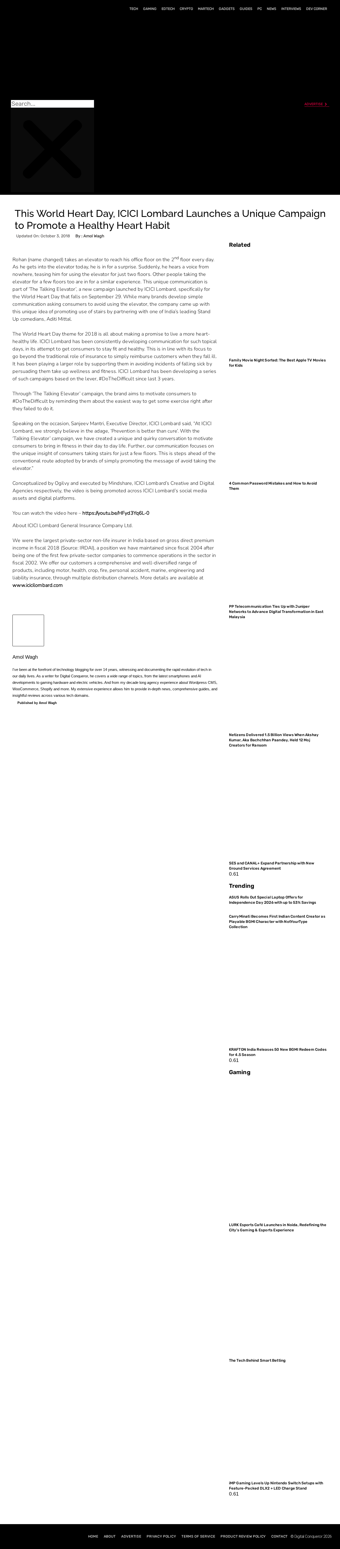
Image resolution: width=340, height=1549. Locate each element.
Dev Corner (316, 9)
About (110, 1536)
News (271, 9)
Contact (279, 1536)
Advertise (131, 1536)
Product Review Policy (243, 1536)
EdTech (168, 9)
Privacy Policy (161, 1536)
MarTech (206, 9)
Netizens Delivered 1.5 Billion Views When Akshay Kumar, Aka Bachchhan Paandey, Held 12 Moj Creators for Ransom (274, 740)
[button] (52, 57)
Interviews (291, 9)
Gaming (150, 9)
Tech (133, 9)
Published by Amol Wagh (37, 703)
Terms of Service (198, 1536)
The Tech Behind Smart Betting (257, 1360)
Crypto (186, 9)
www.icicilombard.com (37, 585)
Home (93, 1536)
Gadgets (227, 9)
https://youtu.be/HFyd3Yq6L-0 (115, 513)
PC (259, 9)
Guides (246, 9)
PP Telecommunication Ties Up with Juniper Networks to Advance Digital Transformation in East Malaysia (276, 611)
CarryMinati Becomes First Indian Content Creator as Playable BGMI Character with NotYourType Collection (277, 921)
